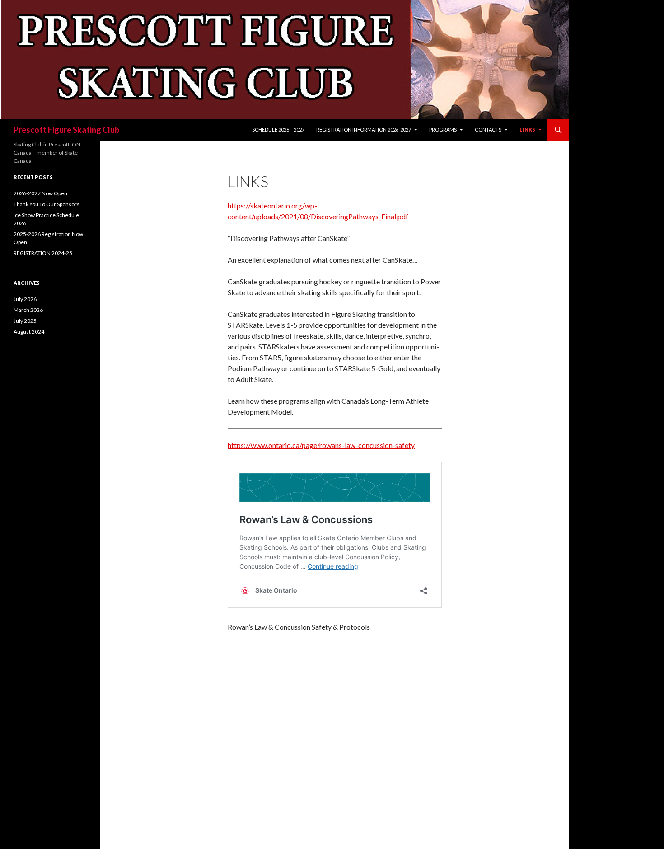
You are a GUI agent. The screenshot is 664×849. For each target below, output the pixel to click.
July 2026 (25, 299)
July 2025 (25, 320)
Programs (443, 129)
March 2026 (28, 310)
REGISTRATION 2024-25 (43, 253)
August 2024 (29, 331)
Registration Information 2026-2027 (363, 129)
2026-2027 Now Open (40, 193)
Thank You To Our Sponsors (46, 204)
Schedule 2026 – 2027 (278, 129)
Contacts (488, 129)
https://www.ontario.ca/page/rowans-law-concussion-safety (321, 445)
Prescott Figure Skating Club (66, 130)
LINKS (527, 129)
